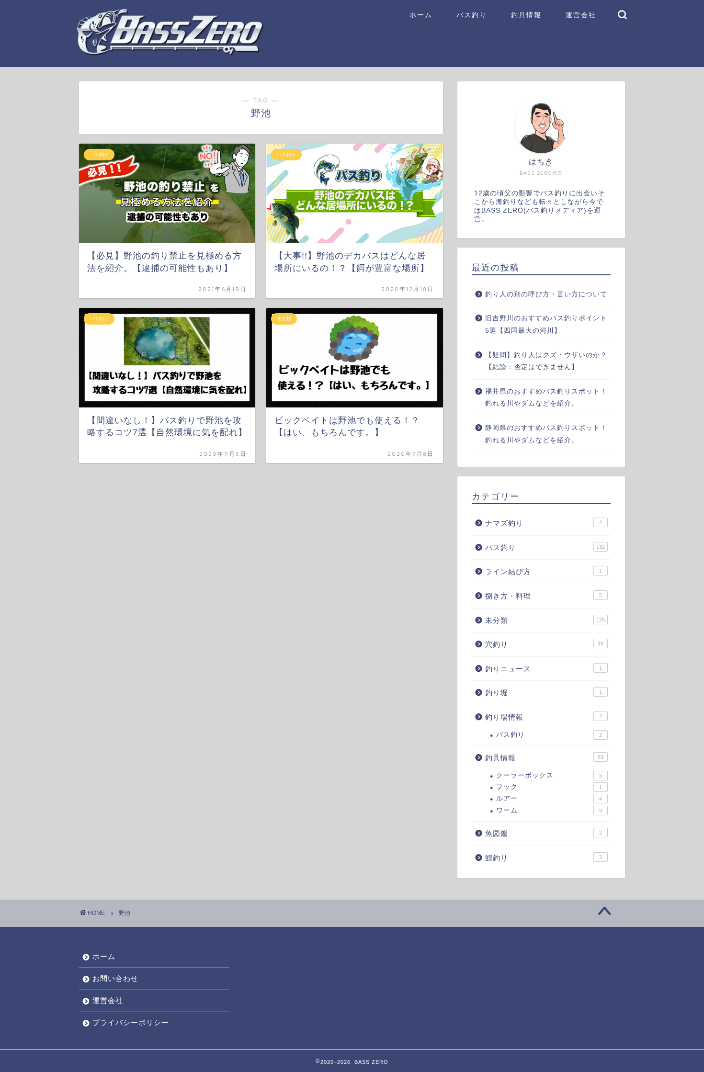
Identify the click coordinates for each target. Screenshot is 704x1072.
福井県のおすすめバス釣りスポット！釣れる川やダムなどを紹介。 (546, 397)
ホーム (420, 15)
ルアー (549, 798)
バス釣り (471, 15)
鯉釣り (543, 858)
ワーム (549, 810)
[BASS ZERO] (170, 53)
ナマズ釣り (543, 523)
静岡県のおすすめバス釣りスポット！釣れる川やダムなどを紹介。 (546, 434)
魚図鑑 (543, 833)
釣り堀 (543, 692)
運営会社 (581, 15)
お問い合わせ (115, 978)
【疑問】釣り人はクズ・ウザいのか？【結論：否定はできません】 (546, 361)
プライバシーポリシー (130, 1022)
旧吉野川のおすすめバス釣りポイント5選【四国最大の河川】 (546, 324)
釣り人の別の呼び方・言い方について (546, 294)
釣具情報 (526, 15)
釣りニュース (543, 669)
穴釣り (544, 644)
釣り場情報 (543, 717)
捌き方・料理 (543, 596)
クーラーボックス (549, 775)
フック (549, 786)
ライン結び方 (543, 571)
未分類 (545, 620)
